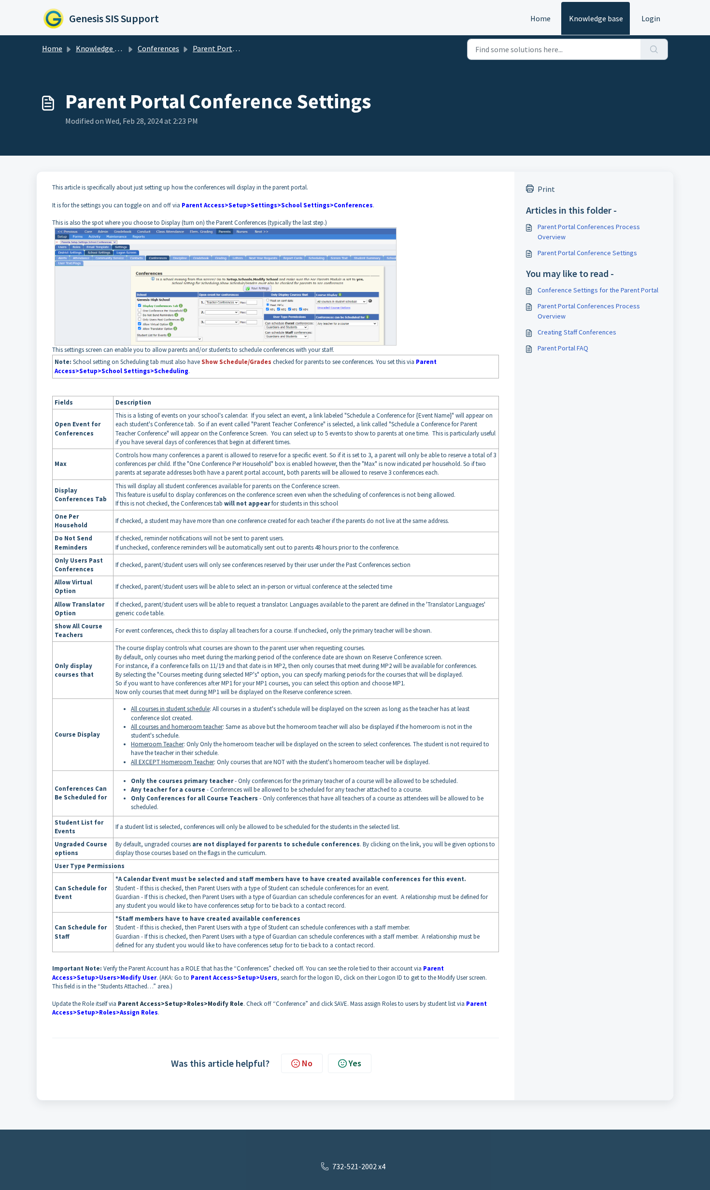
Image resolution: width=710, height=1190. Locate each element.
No (307, 1063)
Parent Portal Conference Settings (587, 252)
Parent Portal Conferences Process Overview (589, 231)
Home (540, 18)
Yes (355, 1063)
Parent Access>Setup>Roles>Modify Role (180, 1004)
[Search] (654, 49)
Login (650, 18)
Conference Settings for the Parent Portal (598, 290)
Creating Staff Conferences (577, 332)
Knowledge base (596, 18)
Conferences (158, 48)
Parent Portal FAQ (563, 348)
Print (546, 189)
